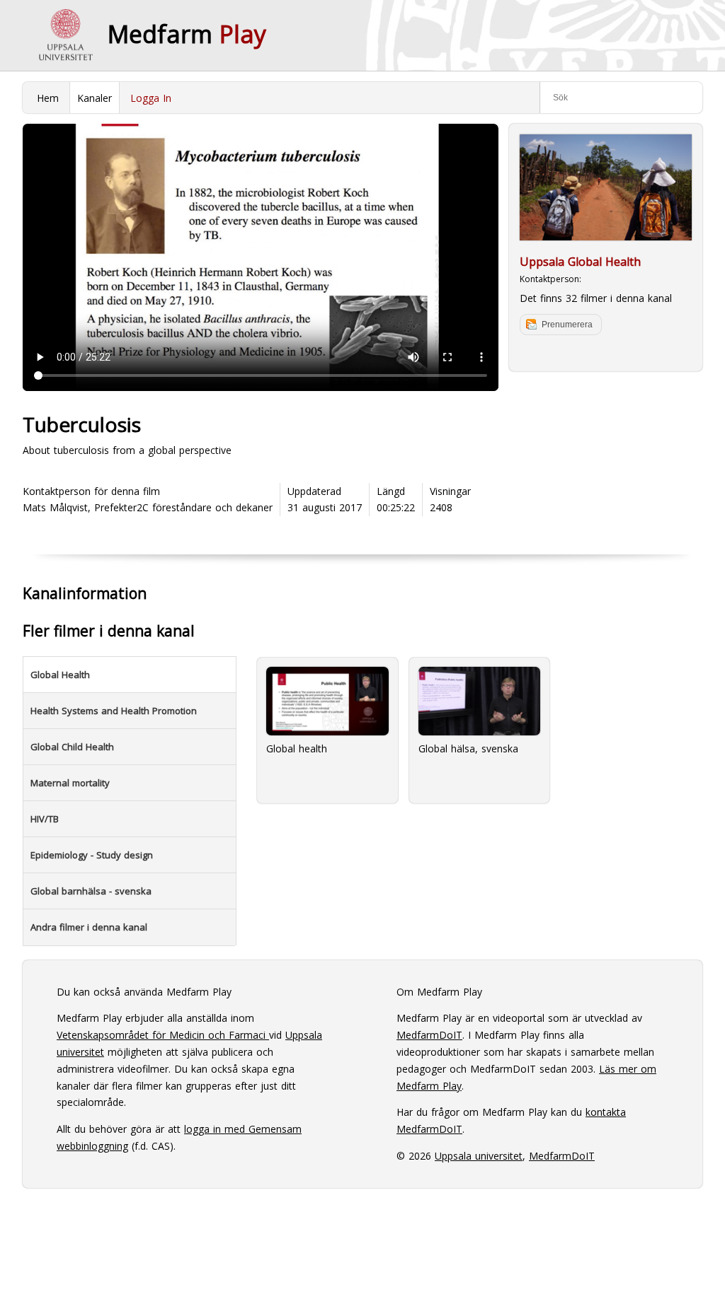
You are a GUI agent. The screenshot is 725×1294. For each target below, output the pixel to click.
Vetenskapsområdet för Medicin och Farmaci (163, 1035)
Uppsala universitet (479, 1155)
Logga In (150, 98)
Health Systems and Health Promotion (113, 710)
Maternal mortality (70, 782)
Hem (48, 98)
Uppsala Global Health (580, 261)
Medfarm (187, 34)
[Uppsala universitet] (65, 35)
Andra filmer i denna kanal (88, 927)
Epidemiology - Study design (91, 855)
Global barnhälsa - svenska (91, 891)
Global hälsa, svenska (468, 748)
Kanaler (94, 98)
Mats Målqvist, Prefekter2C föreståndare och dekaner (148, 507)
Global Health (60, 674)
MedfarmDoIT (429, 1035)
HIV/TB (44, 818)
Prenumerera (567, 325)
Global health (296, 748)
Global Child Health (72, 746)
